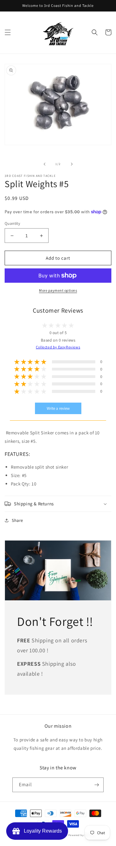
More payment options (58, 290)
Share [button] (17, 520)
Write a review (58, 408)
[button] (8, 32)
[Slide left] (44, 164)
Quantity (12, 223)
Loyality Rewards (41, 831)
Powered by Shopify (81, 835)
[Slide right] (72, 164)
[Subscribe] (96, 784)
